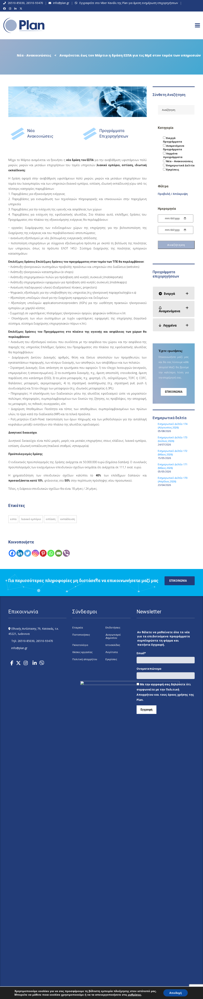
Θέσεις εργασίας (82, 652)
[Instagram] (10, 8)
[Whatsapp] (50, 553)
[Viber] (66, 553)
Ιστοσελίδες (112, 645)
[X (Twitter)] (21, 8)
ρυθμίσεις (134, 994)
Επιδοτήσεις (112, 627)
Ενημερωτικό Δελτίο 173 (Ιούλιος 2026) (172, 439)
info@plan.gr (61, 3)
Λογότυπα (111, 652)
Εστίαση (51, 519)
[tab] (174, 293)
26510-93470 (34, 3)
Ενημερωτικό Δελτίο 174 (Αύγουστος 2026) (172, 425)
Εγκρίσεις (172, 169)
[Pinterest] (43, 553)
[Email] (58, 553)
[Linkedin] (19, 553)
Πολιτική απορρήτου (84, 659)
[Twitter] (27, 553)
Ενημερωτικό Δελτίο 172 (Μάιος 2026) (172, 452)
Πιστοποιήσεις (81, 634)
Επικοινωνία (173, 391)
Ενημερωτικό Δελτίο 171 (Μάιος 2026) (172, 466)
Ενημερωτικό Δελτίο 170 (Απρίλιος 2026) (172, 479)
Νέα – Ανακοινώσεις (179, 161)
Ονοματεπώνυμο (149, 668)
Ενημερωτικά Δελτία (180, 165)
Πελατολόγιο (80, 645)
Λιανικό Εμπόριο (31, 519)
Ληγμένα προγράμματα (172, 155)
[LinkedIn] (16, 8)
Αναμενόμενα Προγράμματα (173, 147)
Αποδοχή (175, 992)
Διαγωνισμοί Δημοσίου (113, 636)
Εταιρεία (77, 627)
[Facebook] (5, 8)
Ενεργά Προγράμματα (172, 139)
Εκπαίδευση (67, 519)
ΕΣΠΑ (13, 519)
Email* (141, 653)
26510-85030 (16, 3)
